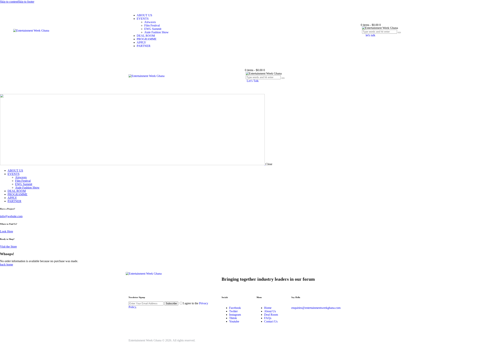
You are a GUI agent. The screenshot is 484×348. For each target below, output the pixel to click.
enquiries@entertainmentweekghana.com (316, 307)
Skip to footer (26, 1)
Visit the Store (8, 246)
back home (6, 264)
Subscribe (171, 303)
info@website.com (11, 216)
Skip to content (9, 1)
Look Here (6, 231)
